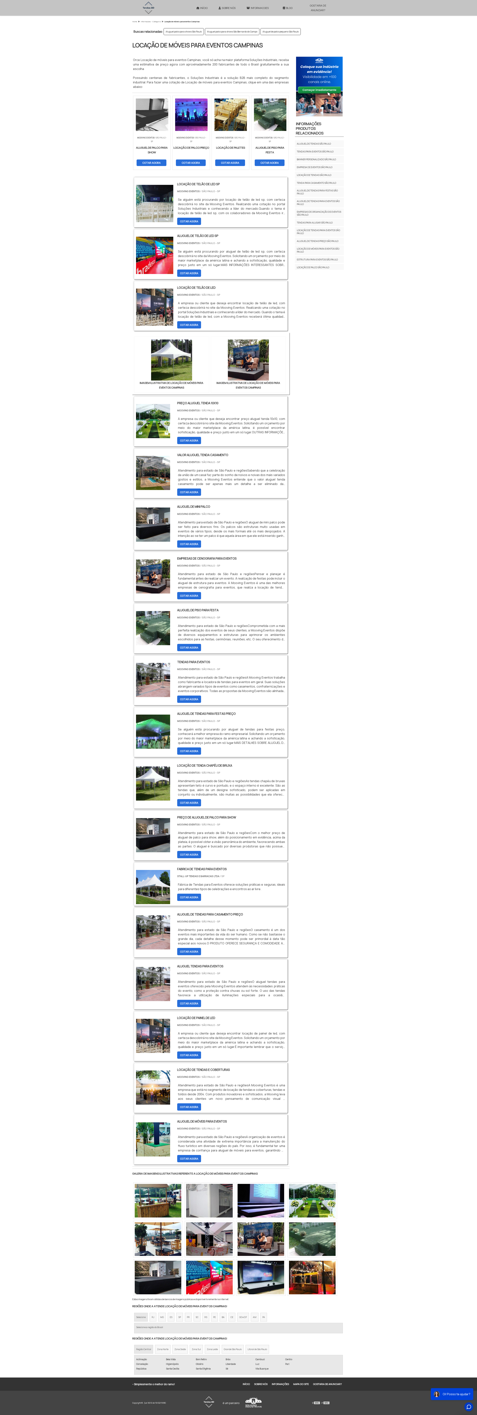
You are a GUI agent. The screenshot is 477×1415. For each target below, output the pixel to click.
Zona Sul (196, 1349)
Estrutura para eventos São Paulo (317, 259)
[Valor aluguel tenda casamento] (153, 488)
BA (223, 1317)
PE (214, 1317)
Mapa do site (301, 1384)
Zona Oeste (180, 1349)
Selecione (141, 1317)
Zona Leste (212, 1349)
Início (204, 8)
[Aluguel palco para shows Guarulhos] (312, 1200)
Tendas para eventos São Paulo (315, 151)
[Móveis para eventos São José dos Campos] (261, 1277)
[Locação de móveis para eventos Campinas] (171, 360)
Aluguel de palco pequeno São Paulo (281, 31)
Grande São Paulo (233, 1349)
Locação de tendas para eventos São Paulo (318, 232)
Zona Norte (162, 1349)
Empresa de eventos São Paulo (314, 167)
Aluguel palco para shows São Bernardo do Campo (232, 31)
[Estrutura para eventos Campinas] (261, 1239)
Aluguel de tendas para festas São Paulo (317, 192)
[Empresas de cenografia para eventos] (153, 591)
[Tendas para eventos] (153, 695)
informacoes (260, 8)
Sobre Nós (229, 8)
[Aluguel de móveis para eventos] (153, 1154)
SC (197, 1317)
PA (263, 1317)
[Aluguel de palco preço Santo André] (158, 1277)
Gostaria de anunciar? (318, 8)
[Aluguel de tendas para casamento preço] (153, 947)
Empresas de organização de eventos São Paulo (319, 213)
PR (188, 1317)
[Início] (148, 8)
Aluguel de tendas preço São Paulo (317, 241)
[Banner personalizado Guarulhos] (158, 1200)
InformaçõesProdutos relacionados (309, 128)
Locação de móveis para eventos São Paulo (318, 250)
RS (205, 1317)
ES (171, 1317)
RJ (153, 1317)
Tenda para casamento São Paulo (316, 182)
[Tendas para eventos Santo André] (209, 1239)
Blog (289, 8)
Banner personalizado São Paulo (316, 159)
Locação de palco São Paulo (313, 267)
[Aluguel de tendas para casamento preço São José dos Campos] (312, 1277)
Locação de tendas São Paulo (314, 175)
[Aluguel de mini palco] (153, 539)
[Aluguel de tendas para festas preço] (153, 746)
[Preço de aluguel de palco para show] (153, 850)
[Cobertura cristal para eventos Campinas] (209, 1277)
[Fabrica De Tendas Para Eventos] (153, 902)
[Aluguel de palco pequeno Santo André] (158, 1239)
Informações (280, 1384)
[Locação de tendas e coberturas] (153, 1102)
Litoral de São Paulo (257, 1349)
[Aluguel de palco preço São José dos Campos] (312, 1239)
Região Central (143, 1349)
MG (162, 1317)
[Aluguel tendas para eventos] (153, 999)
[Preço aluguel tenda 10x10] (153, 436)
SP (179, 1317)
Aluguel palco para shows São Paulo (184, 31)
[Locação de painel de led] (153, 1050)
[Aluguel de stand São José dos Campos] (209, 1200)
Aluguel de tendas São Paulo (314, 143)
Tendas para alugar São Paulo (315, 222)
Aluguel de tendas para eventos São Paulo (318, 203)
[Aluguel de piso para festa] (153, 643)
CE (231, 1317)
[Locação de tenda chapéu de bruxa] (153, 798)
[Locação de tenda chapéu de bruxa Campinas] (261, 1200)
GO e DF (243, 1317)
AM (254, 1317)
